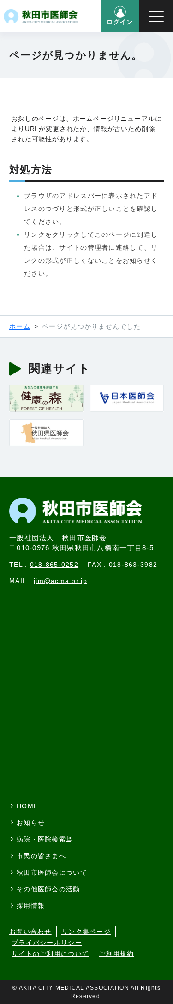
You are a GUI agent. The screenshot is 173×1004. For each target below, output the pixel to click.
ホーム (19, 326)
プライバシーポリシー (47, 942)
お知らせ (31, 822)
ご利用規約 (116, 953)
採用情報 (31, 905)
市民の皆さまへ (41, 856)
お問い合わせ (30, 931)
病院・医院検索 (41, 839)
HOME (27, 806)
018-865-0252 (54, 564)
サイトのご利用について (50, 953)
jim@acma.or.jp (60, 580)
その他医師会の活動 (48, 889)
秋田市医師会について (52, 872)
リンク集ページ (86, 931)
